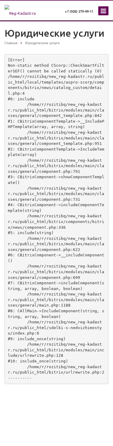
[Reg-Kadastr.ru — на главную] (27, 9)
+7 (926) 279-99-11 (79, 11)
